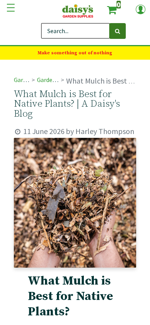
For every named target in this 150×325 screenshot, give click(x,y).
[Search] (117, 31)
